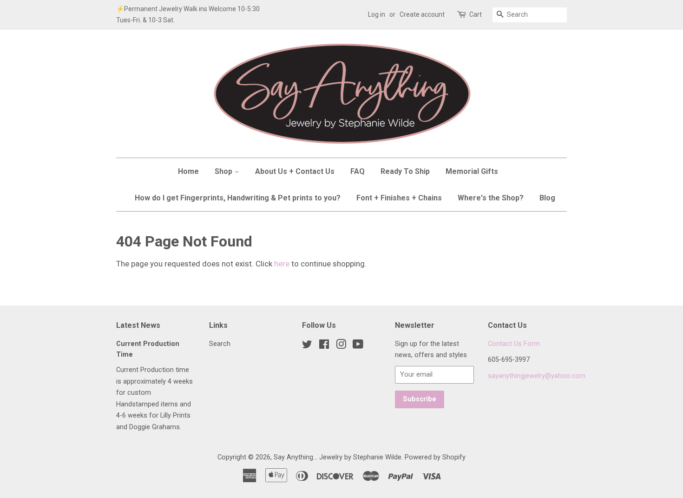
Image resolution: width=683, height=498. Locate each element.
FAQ (357, 171)
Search (219, 344)
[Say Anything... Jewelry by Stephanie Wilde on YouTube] (358, 346)
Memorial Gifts (472, 171)
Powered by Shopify (435, 457)
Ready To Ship (405, 171)
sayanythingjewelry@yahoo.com (536, 376)
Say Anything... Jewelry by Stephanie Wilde (337, 457)
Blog (547, 197)
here (281, 263)
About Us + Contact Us (295, 171)
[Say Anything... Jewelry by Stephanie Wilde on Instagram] (341, 346)
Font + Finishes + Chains (399, 197)
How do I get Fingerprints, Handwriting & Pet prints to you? (238, 197)
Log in (376, 14)
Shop (224, 171)
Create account (422, 14)
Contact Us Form (514, 344)
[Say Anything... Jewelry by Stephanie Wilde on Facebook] (324, 346)
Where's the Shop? (491, 197)
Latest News (138, 325)
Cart (475, 14)
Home (188, 171)
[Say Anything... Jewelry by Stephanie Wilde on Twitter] (307, 346)
